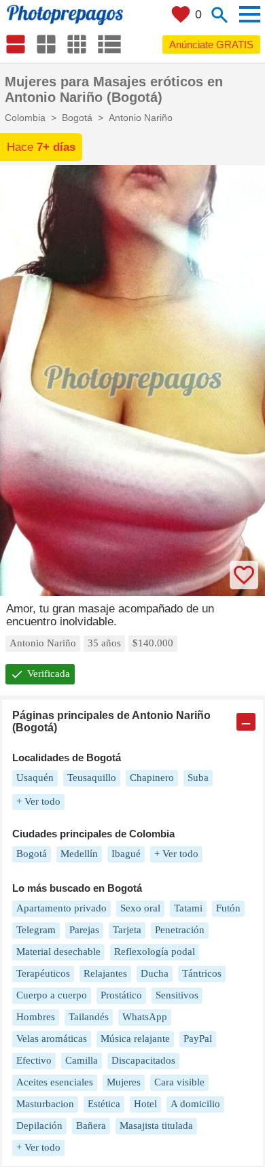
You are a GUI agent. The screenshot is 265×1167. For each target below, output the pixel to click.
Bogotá (31, 853)
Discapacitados (143, 1060)
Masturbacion (45, 1103)
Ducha (155, 973)
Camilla (81, 1060)
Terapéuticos (43, 973)
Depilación (39, 1125)
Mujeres (124, 1082)
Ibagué (126, 853)
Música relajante (135, 1038)
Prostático (121, 995)
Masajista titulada (156, 1125)
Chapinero (152, 777)
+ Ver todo (38, 801)
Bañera (91, 1125)
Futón (228, 908)
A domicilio (195, 1103)
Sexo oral (140, 908)
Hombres (35, 1016)
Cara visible (179, 1082)
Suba (198, 777)
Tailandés (89, 1016)
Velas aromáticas (51, 1038)
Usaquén (35, 777)
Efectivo (34, 1060)
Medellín (79, 853)
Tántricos (202, 973)
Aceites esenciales (54, 1082)
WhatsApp (144, 1016)
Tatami (188, 908)
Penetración (180, 929)
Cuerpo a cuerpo (51, 995)
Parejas (84, 929)
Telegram (36, 929)
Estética (104, 1103)
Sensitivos (177, 995)
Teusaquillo (91, 777)
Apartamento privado (61, 908)
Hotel (145, 1103)
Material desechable (58, 951)
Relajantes (105, 973)
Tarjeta (127, 929)
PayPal (197, 1038)
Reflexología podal (154, 951)
